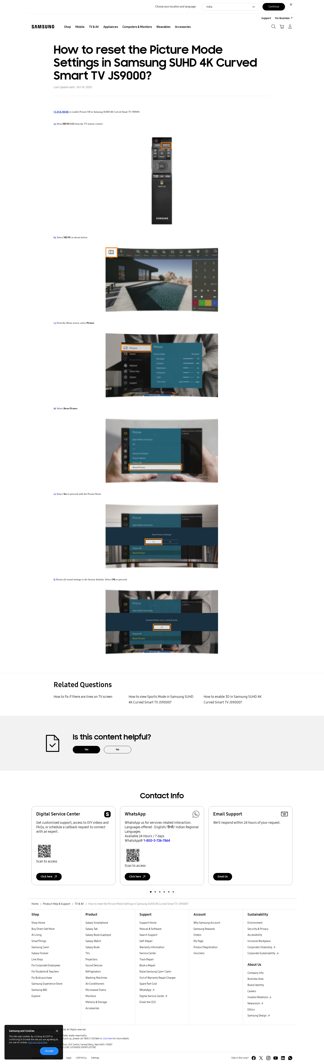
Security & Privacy (258, 929)
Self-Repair (146, 941)
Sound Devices (94, 965)
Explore (36, 996)
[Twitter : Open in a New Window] (261, 1058)
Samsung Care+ (40, 947)
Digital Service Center (152, 996)
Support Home (148, 922)
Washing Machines (96, 977)
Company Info (256, 973)
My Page (198, 941)
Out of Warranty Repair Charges (158, 977)
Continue (273, 6)
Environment (255, 922)
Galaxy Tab (92, 929)
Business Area (255, 979)
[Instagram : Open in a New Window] (268, 1058)
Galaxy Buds (93, 947)
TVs (88, 953)
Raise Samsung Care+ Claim (155, 971)
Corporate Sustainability (262, 953)
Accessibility (255, 935)
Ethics (251, 1009)
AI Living (37, 935)
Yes (86, 749)
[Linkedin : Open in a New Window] (283, 1058)
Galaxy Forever (40, 953)
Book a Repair (147, 965)
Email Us (223, 876)
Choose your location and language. (175, 6)
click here (107, 1038)
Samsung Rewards (204, 929)
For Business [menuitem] (282, 18)
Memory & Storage (96, 1002)
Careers (252, 991)
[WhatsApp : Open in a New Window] (290, 1058)
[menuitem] (67, 27)
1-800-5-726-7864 (156, 841)
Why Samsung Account (207, 922)
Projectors (91, 959)
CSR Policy (81, 1058)
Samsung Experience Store (47, 983)
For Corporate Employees (46, 965)
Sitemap (95, 1058)
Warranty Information (152, 947)
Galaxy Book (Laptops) (98, 935)
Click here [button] (46, 876)
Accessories (92, 1008)
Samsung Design (257, 1015)
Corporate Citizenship (260, 947)
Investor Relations (258, 997)
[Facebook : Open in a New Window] (253, 1058)
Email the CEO (148, 1002)
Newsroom (254, 1003)
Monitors (91, 996)
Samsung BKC (39, 990)
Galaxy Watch (93, 941)
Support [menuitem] (266, 18)
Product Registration (206, 947)
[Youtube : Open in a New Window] (275, 1058)
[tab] (150, 892)
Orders (197, 935)
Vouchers (199, 953)
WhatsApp (146, 990)
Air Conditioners (95, 983)
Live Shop (37, 959)
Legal (68, 1058)
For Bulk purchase (42, 977)
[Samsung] (43, 27)
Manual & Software (150, 929)
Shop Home (38, 922)
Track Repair (147, 959)
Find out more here (37, 1042)
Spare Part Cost (148, 983)
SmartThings (39, 941)
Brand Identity (256, 985)
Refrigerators (93, 971)
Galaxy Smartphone (97, 922)
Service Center (148, 953)
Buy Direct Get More (43, 929)
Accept (49, 1051)
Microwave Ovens (96, 990)
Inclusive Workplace (259, 941)
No (117, 749)
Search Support (148, 935)
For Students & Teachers (45, 971)
